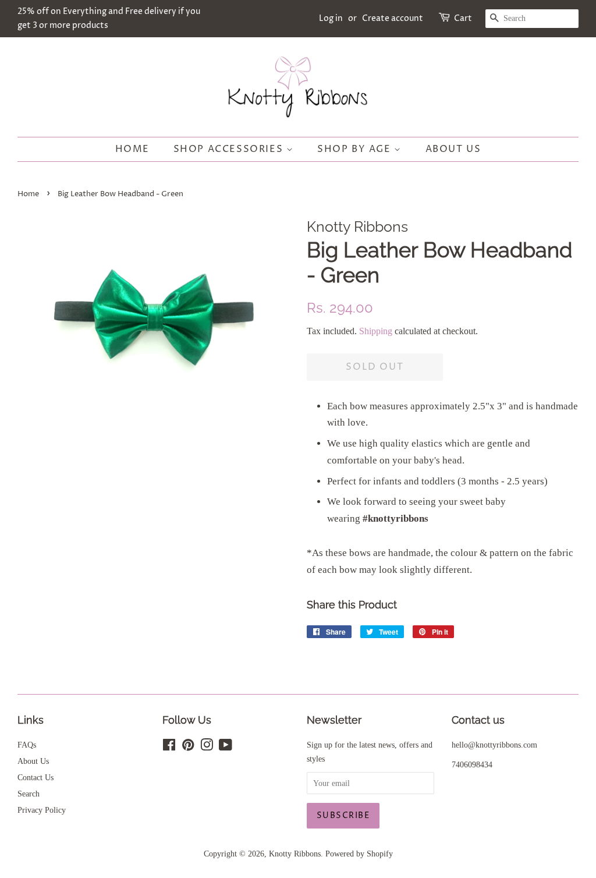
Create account (392, 18)
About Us (453, 149)
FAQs (26, 744)
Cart (463, 18)
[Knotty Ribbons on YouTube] (225, 747)
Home (132, 149)
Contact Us (35, 777)
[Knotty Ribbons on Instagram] (206, 747)
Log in (331, 18)
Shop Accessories (229, 149)
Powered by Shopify (359, 853)
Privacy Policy (41, 810)
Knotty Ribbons (295, 853)
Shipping (375, 331)
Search (28, 793)
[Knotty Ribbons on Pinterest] (188, 747)
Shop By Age (355, 149)
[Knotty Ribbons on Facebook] (169, 747)
